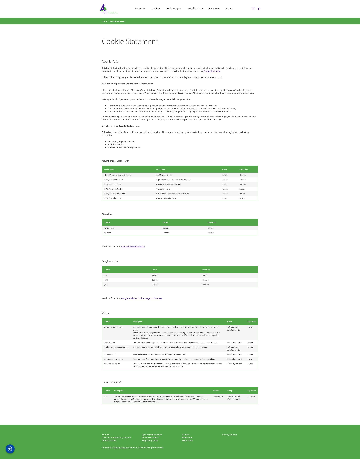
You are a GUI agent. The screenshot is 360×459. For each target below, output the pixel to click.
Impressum (187, 437)
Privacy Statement (211, 71)
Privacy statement (150, 437)
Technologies (173, 8)
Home (104, 21)
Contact (185, 434)
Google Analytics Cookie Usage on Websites (141, 298)
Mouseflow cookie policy (133, 246)
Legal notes (187, 440)
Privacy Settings (229, 434)
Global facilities (195, 8)
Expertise (140, 8)
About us (106, 434)
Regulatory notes (150, 440)
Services (155, 8)
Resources (214, 8)
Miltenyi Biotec (121, 447)
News (229, 8)
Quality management (152, 434)
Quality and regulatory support (116, 437)
